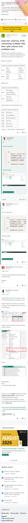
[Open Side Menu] (2, 19)
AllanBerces (15, 502)
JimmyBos (12, 473)
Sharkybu (13, 481)
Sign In (24, 19)
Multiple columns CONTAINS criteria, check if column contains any (14, 493)
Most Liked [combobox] (22, 199)
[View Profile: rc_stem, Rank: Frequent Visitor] (3, 36)
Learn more (5, 454)
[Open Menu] (26, 24)
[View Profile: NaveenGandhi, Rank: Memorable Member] (3, 267)
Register (20, 19)
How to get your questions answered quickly (14, 407)
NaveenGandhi (9, 267)
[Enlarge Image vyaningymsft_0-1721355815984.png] (14, 316)
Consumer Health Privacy (7, 520)
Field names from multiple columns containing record (13, 478)
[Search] (16, 20)
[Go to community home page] (9, 19)
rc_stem (8, 35)
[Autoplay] (11, 460)
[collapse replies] (14, 202)
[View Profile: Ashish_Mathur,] (4, 138)
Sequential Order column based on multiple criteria (13, 486)
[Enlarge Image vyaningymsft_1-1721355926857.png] (14, 344)
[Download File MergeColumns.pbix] (14, 414)
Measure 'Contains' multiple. (12, 471)
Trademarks (4, 516)
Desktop (4, 23)
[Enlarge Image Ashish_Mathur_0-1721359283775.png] (14, 179)
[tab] (13, 460)
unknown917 (15, 489)
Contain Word (8, 500)
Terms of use (23, 513)
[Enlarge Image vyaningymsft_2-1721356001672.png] (14, 371)
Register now (5, 14)
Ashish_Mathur (10, 138)
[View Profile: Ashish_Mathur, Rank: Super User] (3, 204)
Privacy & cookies (14, 513)
